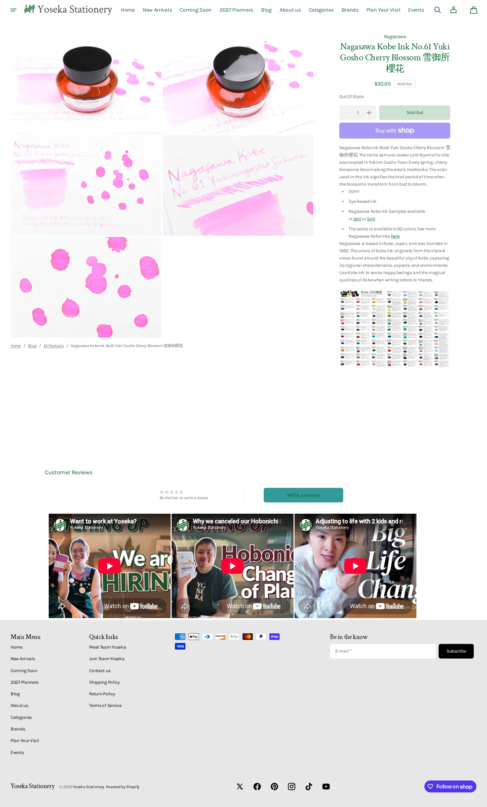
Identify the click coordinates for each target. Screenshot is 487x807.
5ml (371, 218)
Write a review (303, 495)
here (395, 236)
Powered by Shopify (123, 786)
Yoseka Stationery (88, 786)
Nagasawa (395, 36)
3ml (357, 218)
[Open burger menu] (13, 10)
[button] (437, 10)
